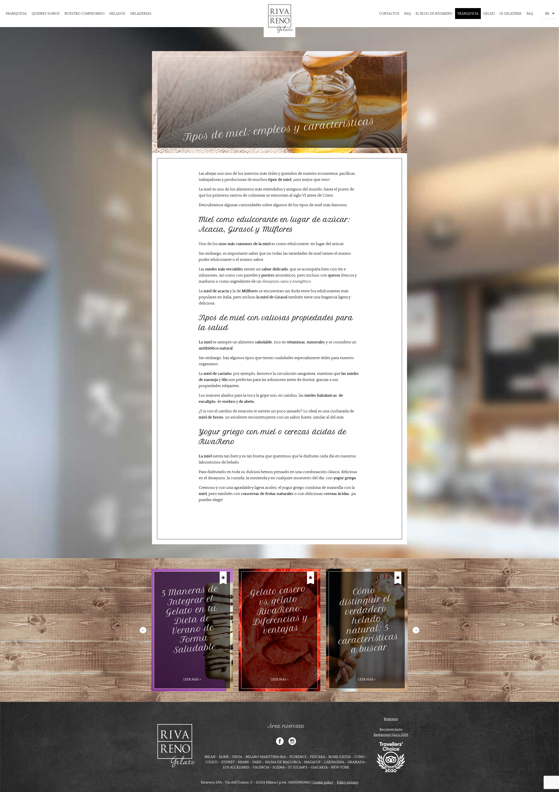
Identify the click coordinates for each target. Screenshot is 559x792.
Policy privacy (347, 782)
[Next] (416, 630)
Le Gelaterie (510, 14)
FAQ (407, 14)
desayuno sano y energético (286, 281)
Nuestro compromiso (84, 14)
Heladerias (140, 14)
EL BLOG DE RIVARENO (434, 14)
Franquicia (16, 14)
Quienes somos (46, 14)
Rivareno (391, 719)
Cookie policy (322, 782)
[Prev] (143, 630)
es (546, 15)
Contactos (389, 14)
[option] (192, 630)
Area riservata (286, 726)
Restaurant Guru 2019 (391, 735)
